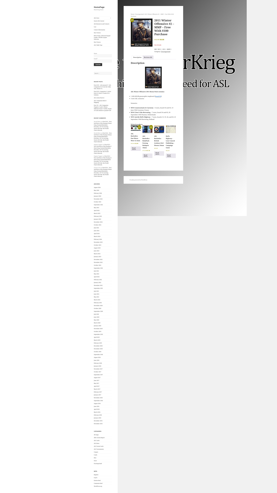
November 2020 (98, 305)
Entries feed (97, 480)
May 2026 (96, 190)
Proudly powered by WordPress (138, 180)
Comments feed (98, 483)
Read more (134, 148)
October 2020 (97, 308)
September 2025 (98, 205)
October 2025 (97, 202)
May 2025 (96, 207)
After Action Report (99, 437)
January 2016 (97, 418)
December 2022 (98, 259)
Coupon (96, 452)
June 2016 (96, 406)
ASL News (96, 443)
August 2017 (97, 377)
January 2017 (97, 395)
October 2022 (97, 265)
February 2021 (98, 302)
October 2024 (97, 225)
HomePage (99, 7)
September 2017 (98, 374)
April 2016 (97, 409)
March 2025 (97, 213)
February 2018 (98, 363)
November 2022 (98, 262)
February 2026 (98, 193)
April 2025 (97, 210)
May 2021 (96, 297)
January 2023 (97, 256)
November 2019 (98, 328)
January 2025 (97, 219)
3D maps (96, 435)
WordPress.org (98, 486)
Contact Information (99, 30)
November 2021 (98, 285)
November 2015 (98, 423)
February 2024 (98, 239)
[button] (150, 21)
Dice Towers (97, 33)
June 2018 (96, 360)
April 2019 (97, 337)
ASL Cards (96, 440)
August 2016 (97, 403)
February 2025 (98, 216)
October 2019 (97, 331)
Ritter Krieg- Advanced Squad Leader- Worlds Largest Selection (102, 37)
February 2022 (98, 279)
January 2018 (97, 366)
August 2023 (97, 248)
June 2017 (96, 380)
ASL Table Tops (98, 45)
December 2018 (98, 346)
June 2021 (96, 294)
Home (132, 14)
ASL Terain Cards (98, 446)
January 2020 (97, 326)
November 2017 (98, 369)
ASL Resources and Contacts (101, 24)
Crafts (95, 455)
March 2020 (97, 323)
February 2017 (98, 392)
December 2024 (98, 222)
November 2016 (98, 398)
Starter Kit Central (99, 21)
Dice (95, 458)
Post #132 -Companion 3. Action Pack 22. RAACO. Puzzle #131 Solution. (102, 93)
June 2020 (96, 317)
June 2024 (96, 230)
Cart (95, 27)
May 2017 (96, 383)
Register (96, 475)
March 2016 (97, 412)
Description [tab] (137, 57)
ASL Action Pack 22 (99, 98)
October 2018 (97, 351)
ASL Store (96, 18)
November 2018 (98, 349)
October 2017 (97, 372)
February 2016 (98, 415)
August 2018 (97, 357)
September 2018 (98, 354)
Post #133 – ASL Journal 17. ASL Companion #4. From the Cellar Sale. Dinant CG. (102, 86)
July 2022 (96, 271)
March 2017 (97, 389)
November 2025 (98, 199)
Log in (95, 477)
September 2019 (98, 334)
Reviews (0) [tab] (148, 57)
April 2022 (97, 277)
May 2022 (96, 274)
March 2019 (97, 340)
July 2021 (96, 291)
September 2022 (98, 268)
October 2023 (97, 245)
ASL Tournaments (99, 449)
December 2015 (98, 421)
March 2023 (97, 253)
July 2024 (96, 228)
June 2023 (96, 251)
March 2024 (97, 236)
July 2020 (96, 314)
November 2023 (98, 242)
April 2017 (97, 386)
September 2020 (98, 311)
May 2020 (96, 320)
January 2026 (97, 196)
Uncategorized (98, 463)
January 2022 (97, 282)
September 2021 (98, 288)
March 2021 (97, 300)
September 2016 (98, 400)
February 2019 (98, 343)
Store (95, 460)
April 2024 (97, 233)
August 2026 (97, 187)
